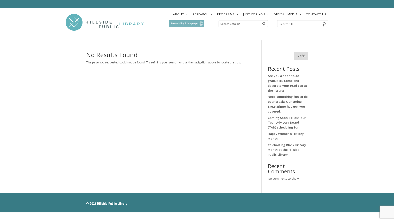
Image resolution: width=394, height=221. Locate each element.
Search (301, 56)
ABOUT (178, 14)
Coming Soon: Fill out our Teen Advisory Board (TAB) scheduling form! (287, 123)
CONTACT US (316, 14)
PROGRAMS (226, 14)
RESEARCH (200, 14)
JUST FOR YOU (254, 14)
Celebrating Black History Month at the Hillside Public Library (287, 150)
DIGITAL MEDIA (286, 14)
